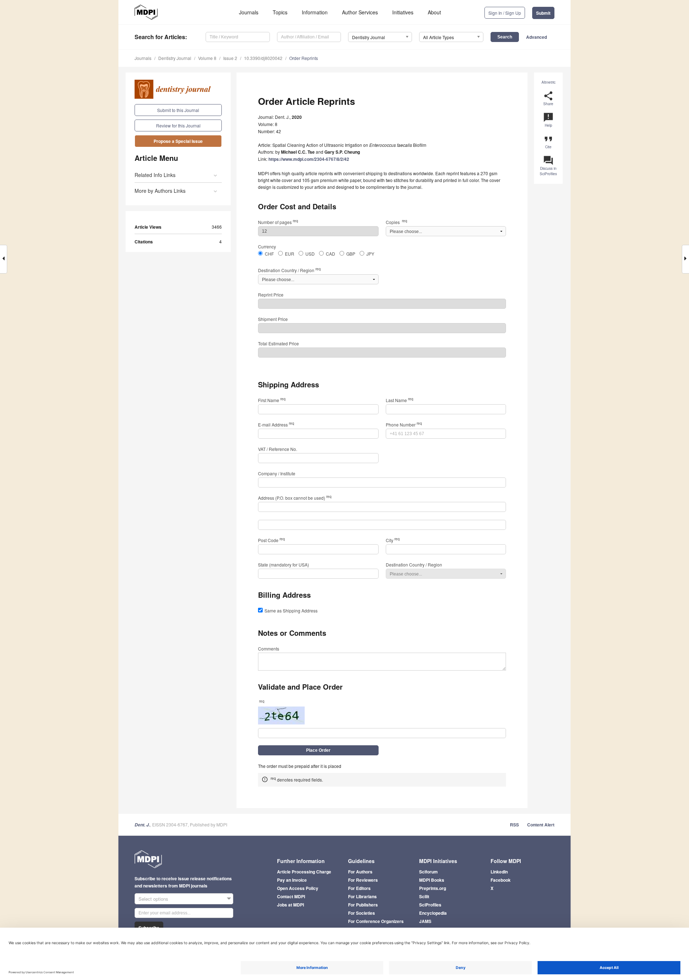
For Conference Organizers (376, 921)
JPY (370, 254)
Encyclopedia (433, 913)
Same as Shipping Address (291, 610)
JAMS (425, 921)
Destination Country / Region (289, 270)
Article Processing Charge (304, 871)
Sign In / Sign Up (504, 13)
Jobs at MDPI (290, 904)
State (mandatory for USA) (283, 564)
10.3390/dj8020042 (263, 58)
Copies (396, 222)
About (434, 12)
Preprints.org (432, 888)
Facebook (501, 880)
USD (310, 254)
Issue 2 (230, 58)
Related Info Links (155, 174)
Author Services (360, 12)
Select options (153, 898)
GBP (350, 254)
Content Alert (540, 824)
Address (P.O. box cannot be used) (295, 498)
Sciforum (428, 871)
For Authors (360, 871)
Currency (267, 246)
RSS (514, 824)
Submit (543, 13)
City (393, 540)
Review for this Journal (178, 125)
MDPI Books (431, 880)
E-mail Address (276, 424)
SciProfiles (430, 904)
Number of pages (278, 222)
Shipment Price (273, 319)
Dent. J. (142, 825)
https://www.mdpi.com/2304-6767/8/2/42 (308, 159)
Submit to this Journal (178, 110)
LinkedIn (499, 871)
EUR (289, 254)
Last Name (399, 400)
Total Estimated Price (278, 343)
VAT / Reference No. (277, 449)
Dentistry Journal (174, 58)
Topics (280, 12)
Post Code (271, 540)
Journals (248, 12)
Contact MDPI (291, 896)
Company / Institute (276, 473)
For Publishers (363, 904)
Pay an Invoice (292, 880)
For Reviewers (363, 880)
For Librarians (362, 896)
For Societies (361, 913)
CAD (330, 254)
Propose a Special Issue (178, 141)
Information (315, 12)
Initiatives (402, 12)
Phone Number (404, 424)
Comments (268, 648)
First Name (272, 400)
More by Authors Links (160, 190)
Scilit (424, 896)
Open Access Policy (297, 888)
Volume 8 (207, 58)
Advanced (536, 37)
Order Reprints (303, 58)
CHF (269, 254)
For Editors (359, 888)
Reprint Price (270, 295)
